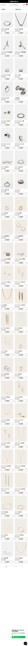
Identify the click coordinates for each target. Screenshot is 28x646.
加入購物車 (7, 32)
